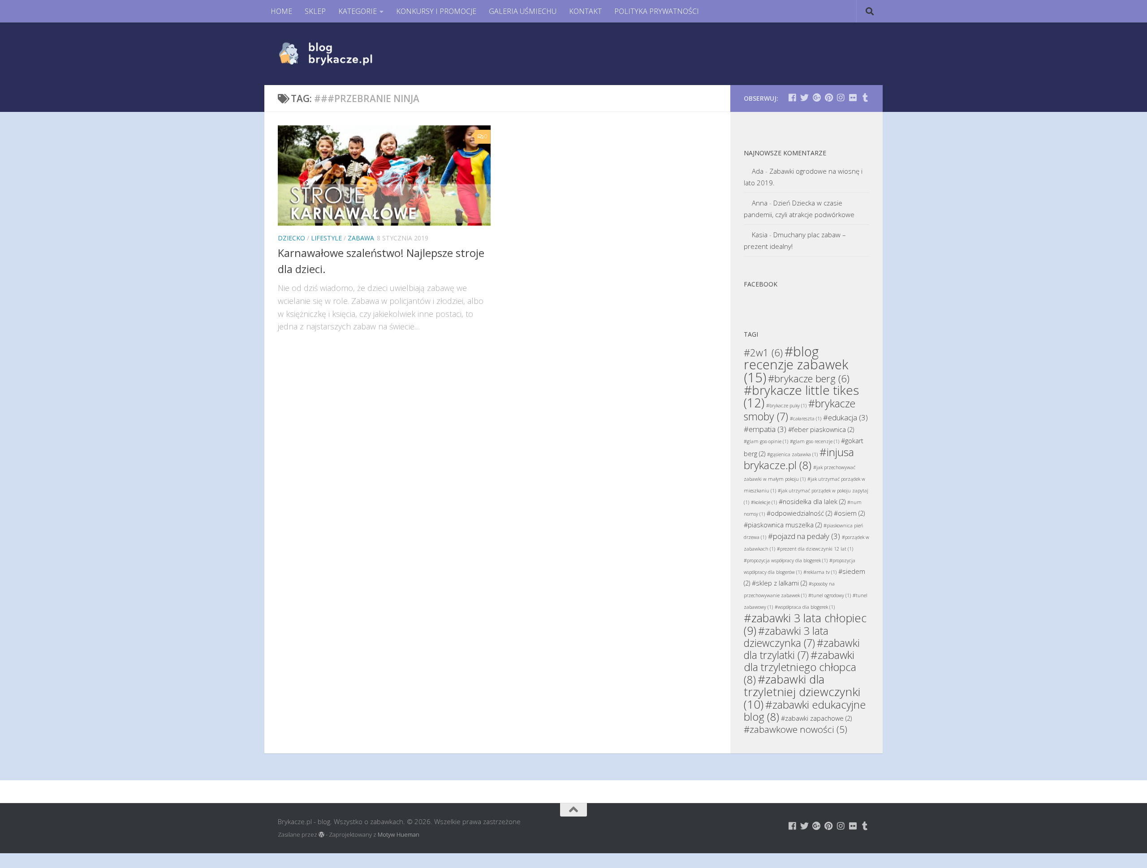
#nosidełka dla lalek (812, 501)
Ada (757, 171)
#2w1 (763, 352)
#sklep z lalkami (779, 583)
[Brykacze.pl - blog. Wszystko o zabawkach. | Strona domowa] (346, 53)
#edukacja (845, 417)
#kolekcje (764, 502)
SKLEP (315, 11)
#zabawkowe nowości (795, 729)
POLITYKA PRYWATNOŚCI (656, 11)
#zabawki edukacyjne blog (805, 710)
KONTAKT (585, 11)
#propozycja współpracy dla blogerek (786, 560)
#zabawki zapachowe (816, 718)
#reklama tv (820, 572)
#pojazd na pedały (804, 536)
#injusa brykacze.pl (799, 458)
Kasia (760, 234)
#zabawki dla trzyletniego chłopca (800, 667)
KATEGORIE (357, 11)
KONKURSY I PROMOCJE (436, 11)
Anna (760, 202)
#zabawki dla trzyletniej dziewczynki (802, 691)
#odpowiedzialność (799, 513)
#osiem (849, 513)
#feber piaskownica (821, 429)
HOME (281, 11)
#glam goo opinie (766, 441)
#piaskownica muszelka (783, 525)
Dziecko (291, 238)
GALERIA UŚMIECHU (522, 11)
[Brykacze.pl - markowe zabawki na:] (792, 97)
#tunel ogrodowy (829, 595)
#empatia (765, 429)
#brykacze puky (786, 405)
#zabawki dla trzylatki (802, 649)
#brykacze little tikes (801, 396)
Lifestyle (326, 238)
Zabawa (361, 238)
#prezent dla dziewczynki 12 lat (815, 549)
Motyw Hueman (398, 834)
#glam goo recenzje (814, 441)
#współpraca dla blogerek (805, 607)
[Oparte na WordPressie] (321, 835)
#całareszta (805, 418)
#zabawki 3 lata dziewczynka (786, 637)
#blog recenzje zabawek (796, 364)
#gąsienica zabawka (792, 454)
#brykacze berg (808, 378)
